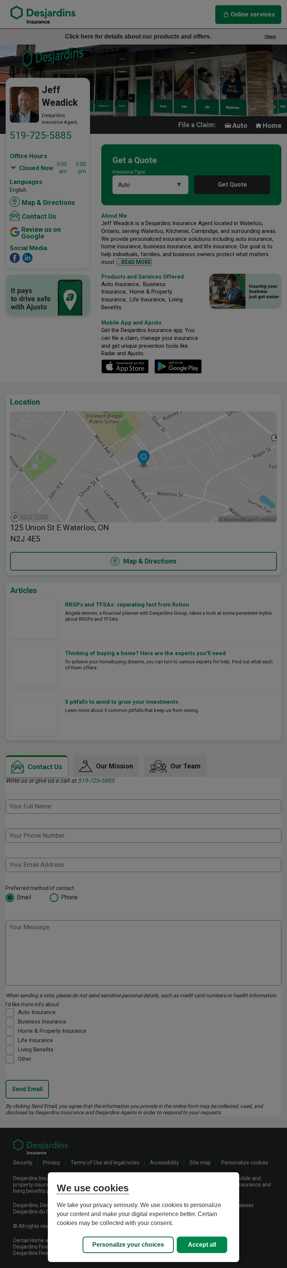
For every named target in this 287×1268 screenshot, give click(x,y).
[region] (143, 1217)
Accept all (202, 1244)
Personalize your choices (128, 1244)
